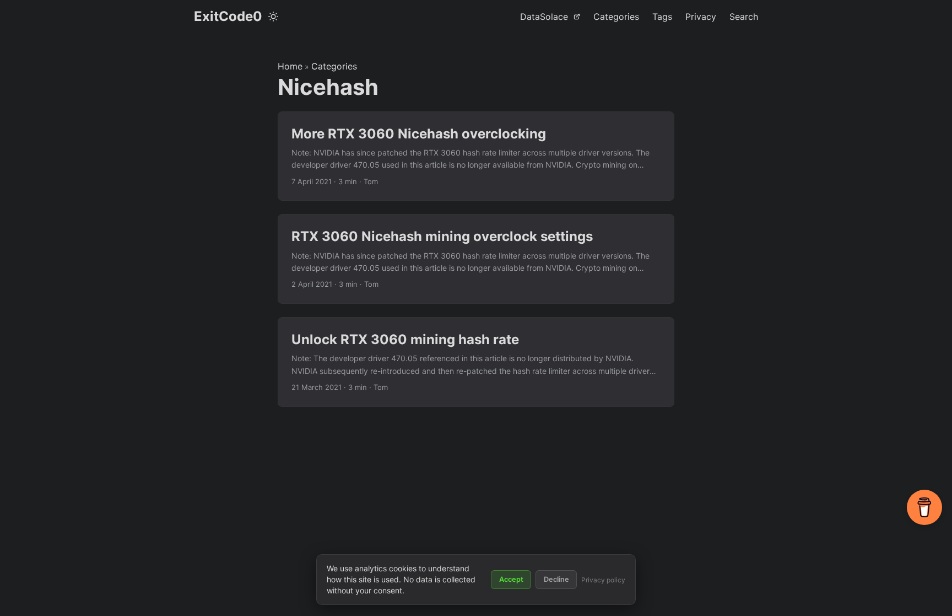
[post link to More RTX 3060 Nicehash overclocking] (476, 156)
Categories (334, 66)
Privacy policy (603, 580)
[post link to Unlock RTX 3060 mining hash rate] (476, 362)
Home (290, 66)
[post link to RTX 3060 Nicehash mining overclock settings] (476, 259)
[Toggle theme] (273, 16)
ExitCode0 (228, 16)
